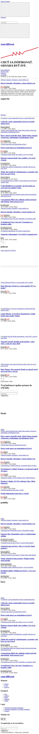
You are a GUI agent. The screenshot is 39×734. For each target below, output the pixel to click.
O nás (6, 685)
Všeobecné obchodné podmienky (13, 708)
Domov (6, 684)
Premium (3, 17)
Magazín (3, 115)
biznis (3, 87)
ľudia (6, 474)
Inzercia (6, 687)
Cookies (6, 711)
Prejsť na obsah (5, 1)
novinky (7, 191)
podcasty (6, 699)
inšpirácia (4, 127)
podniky (7, 87)
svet (6, 497)
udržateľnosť (8, 227)
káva (8, 127)
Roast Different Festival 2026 (5, 70)
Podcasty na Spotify (4, 74)
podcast (3, 291)
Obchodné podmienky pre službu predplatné (17, 709)
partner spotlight (8, 539)
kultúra (3, 191)
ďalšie (3, 429)
